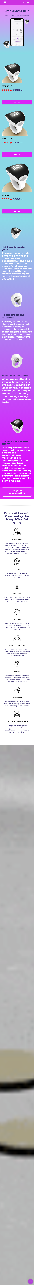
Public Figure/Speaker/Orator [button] (17, 721)
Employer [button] (17, 569)
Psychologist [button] (17, 697)
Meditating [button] (17, 619)
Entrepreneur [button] (17, 539)
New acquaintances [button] (17, 645)
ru (24, 2)
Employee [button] (17, 593)
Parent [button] (17, 671)
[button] (17, 11)
